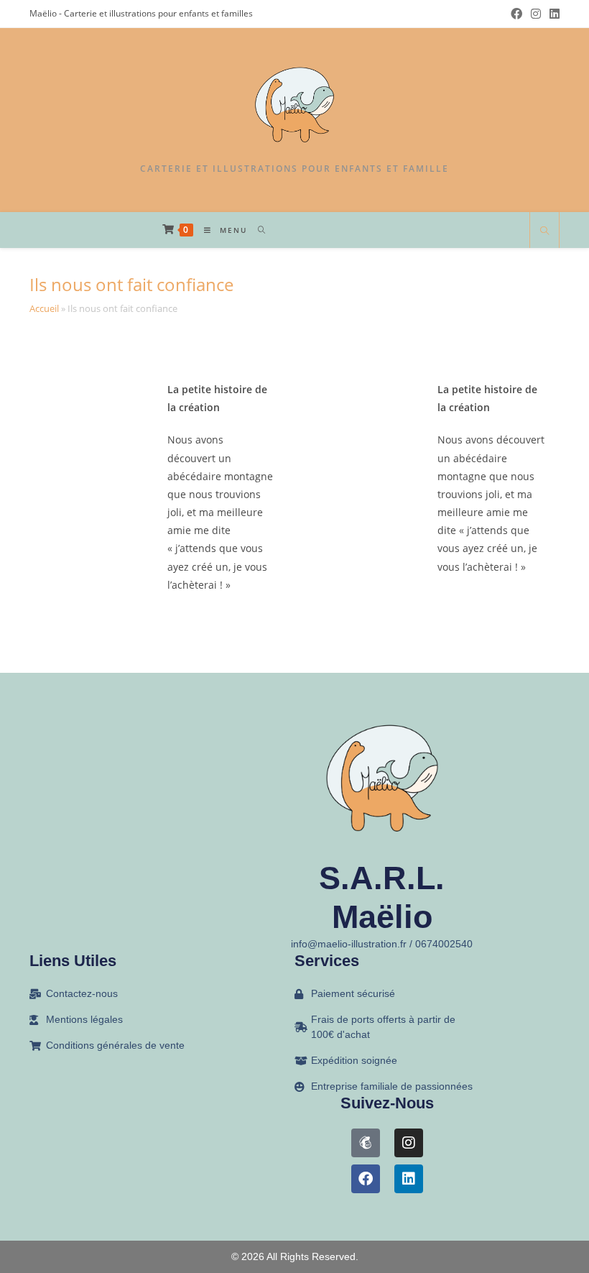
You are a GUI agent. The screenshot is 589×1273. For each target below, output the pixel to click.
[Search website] (544, 231)
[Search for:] (256, 230)
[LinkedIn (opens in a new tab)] (552, 13)
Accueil (44, 308)
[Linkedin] (408, 1178)
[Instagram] (408, 1143)
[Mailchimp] (365, 1143)
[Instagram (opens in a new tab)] (536, 13)
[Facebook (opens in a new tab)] (516, 13)
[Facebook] (365, 1178)
